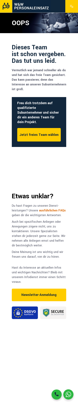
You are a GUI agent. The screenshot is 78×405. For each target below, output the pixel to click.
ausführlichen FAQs (52, 210)
